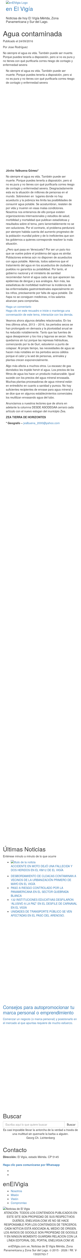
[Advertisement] (40, 127)
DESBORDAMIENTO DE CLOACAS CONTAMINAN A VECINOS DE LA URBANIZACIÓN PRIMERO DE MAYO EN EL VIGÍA (43, 880)
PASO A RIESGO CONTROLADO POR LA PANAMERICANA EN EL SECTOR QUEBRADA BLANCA (40, 892)
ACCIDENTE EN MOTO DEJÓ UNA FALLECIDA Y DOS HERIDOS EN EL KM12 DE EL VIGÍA (41, 868)
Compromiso (19, 1203)
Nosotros (16, 1191)
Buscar (71, 1124)
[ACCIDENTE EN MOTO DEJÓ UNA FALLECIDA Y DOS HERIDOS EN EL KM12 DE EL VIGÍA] (44, 862)
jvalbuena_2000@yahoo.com (41, 423)
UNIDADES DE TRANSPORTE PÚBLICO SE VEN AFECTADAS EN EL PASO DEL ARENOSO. (41, 913)
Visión (14, 1199)
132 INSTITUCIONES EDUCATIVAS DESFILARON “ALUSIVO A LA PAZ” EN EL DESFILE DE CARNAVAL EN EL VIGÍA (44, 903)
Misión (15, 1195)
